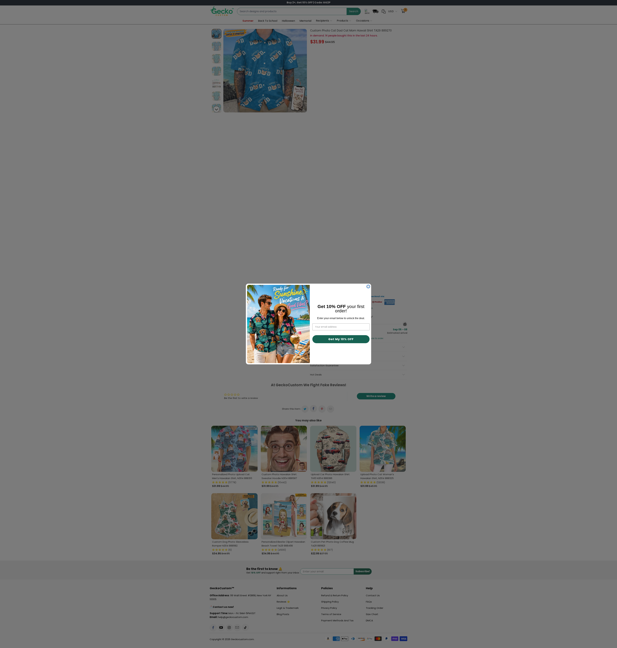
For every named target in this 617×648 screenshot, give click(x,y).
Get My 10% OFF (341, 339)
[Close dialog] (368, 286)
